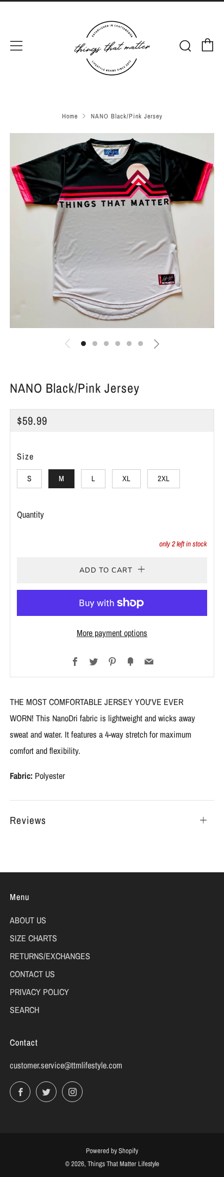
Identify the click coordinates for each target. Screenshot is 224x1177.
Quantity (30, 514)
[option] (112, 230)
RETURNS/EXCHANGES (50, 956)
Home (70, 116)
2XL (164, 478)
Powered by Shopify (112, 1150)
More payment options (112, 633)
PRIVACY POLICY (39, 992)
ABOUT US (28, 920)
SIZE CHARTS (33, 938)
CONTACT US (32, 974)
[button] (83, 343)
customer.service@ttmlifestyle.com (66, 1065)
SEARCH (24, 1010)
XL (126, 478)
